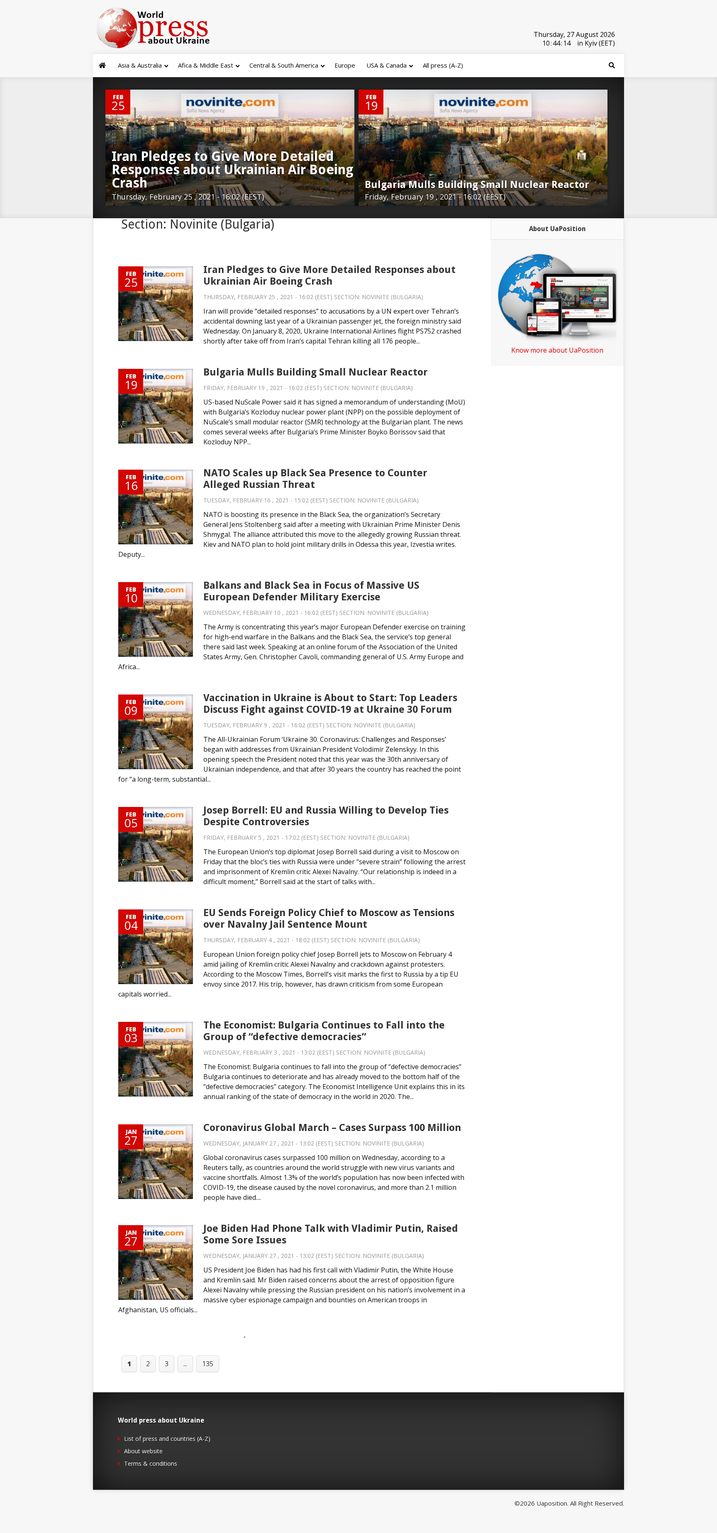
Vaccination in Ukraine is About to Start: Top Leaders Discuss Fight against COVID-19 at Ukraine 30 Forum (330, 703)
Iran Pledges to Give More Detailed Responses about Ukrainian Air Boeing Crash (329, 275)
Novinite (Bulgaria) (392, 297)
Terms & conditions (150, 1463)
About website (143, 1451)
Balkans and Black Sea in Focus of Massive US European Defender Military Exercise (311, 591)
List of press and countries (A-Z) (167, 1439)
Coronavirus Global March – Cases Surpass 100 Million (332, 1127)
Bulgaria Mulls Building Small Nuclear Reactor (315, 372)
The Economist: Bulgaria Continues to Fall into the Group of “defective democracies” (324, 1031)
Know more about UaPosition (557, 350)
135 (207, 1363)
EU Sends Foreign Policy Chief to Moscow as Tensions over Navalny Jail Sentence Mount (328, 918)
